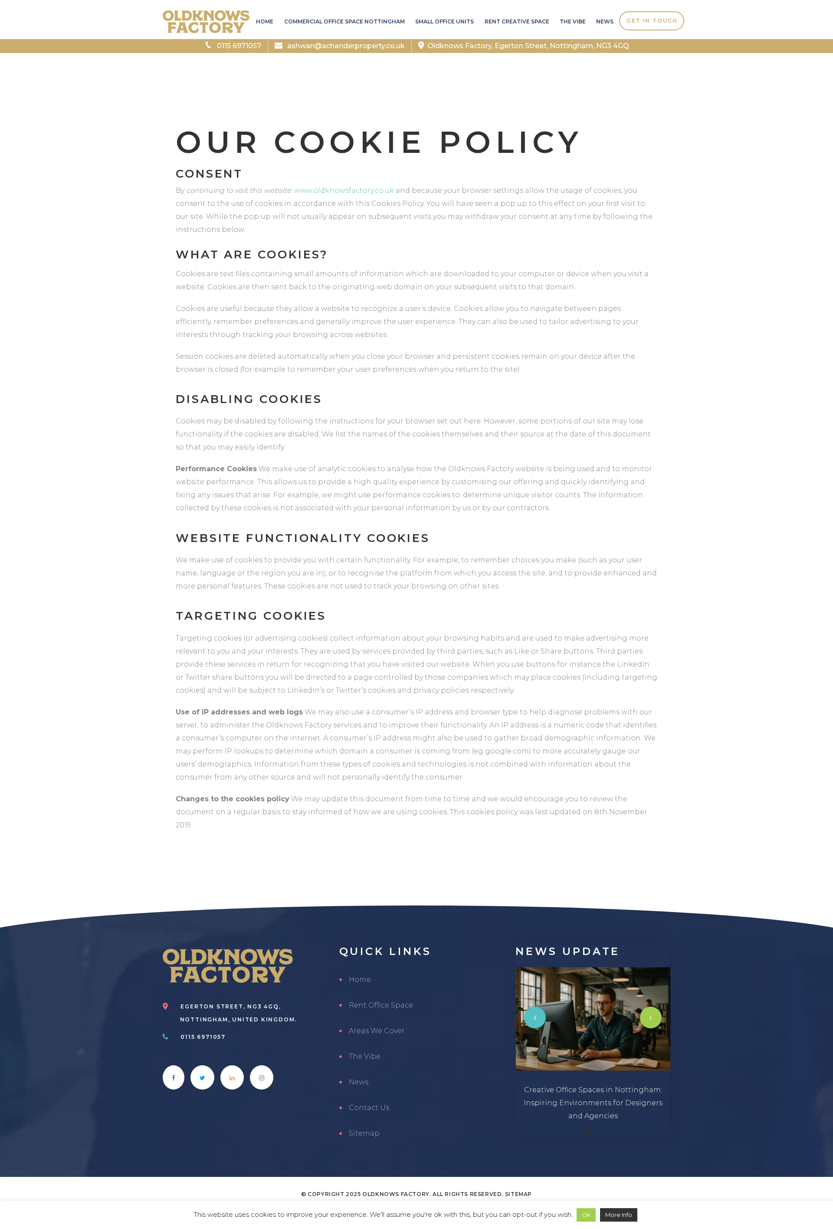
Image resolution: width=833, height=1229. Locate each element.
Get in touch (652, 20)
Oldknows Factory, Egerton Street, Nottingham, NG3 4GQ (528, 46)
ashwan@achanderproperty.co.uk (345, 46)
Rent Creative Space (517, 21)
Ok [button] (586, 1214)
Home (264, 21)
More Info (618, 1214)
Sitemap (364, 1133)
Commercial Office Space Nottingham (344, 21)
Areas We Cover (377, 1031)
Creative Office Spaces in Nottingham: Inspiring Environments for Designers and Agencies (593, 1103)
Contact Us (369, 1107)
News (604, 21)
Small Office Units (444, 21)
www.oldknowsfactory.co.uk (344, 190)
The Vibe (573, 21)
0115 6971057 (238, 46)
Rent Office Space (381, 1005)
